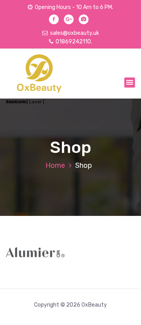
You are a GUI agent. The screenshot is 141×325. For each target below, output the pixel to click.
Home (55, 165)
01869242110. (74, 41)
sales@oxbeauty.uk (74, 33)
